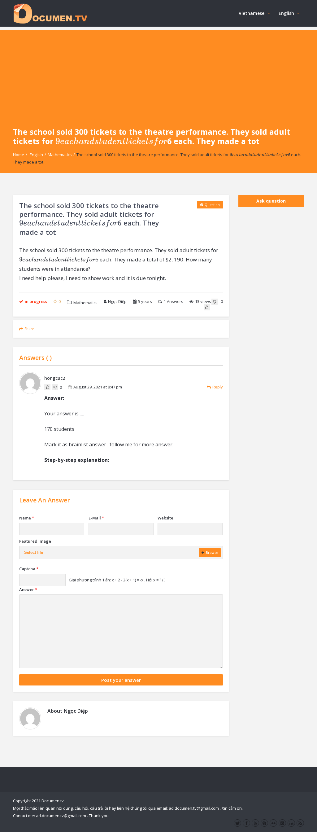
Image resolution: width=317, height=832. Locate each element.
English (286, 13)
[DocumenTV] (50, 13)
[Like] (207, 307)
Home (18, 154)
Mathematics (60, 154)
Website (165, 518)
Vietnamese (251, 13)
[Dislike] (214, 302)
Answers (173, 301)
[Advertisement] (158, 73)
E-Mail (96, 518)
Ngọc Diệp (117, 301)
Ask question (271, 201)
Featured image (35, 541)
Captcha (28, 568)
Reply (217, 387)
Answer (28, 589)
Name (26, 518)
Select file (33, 552)
